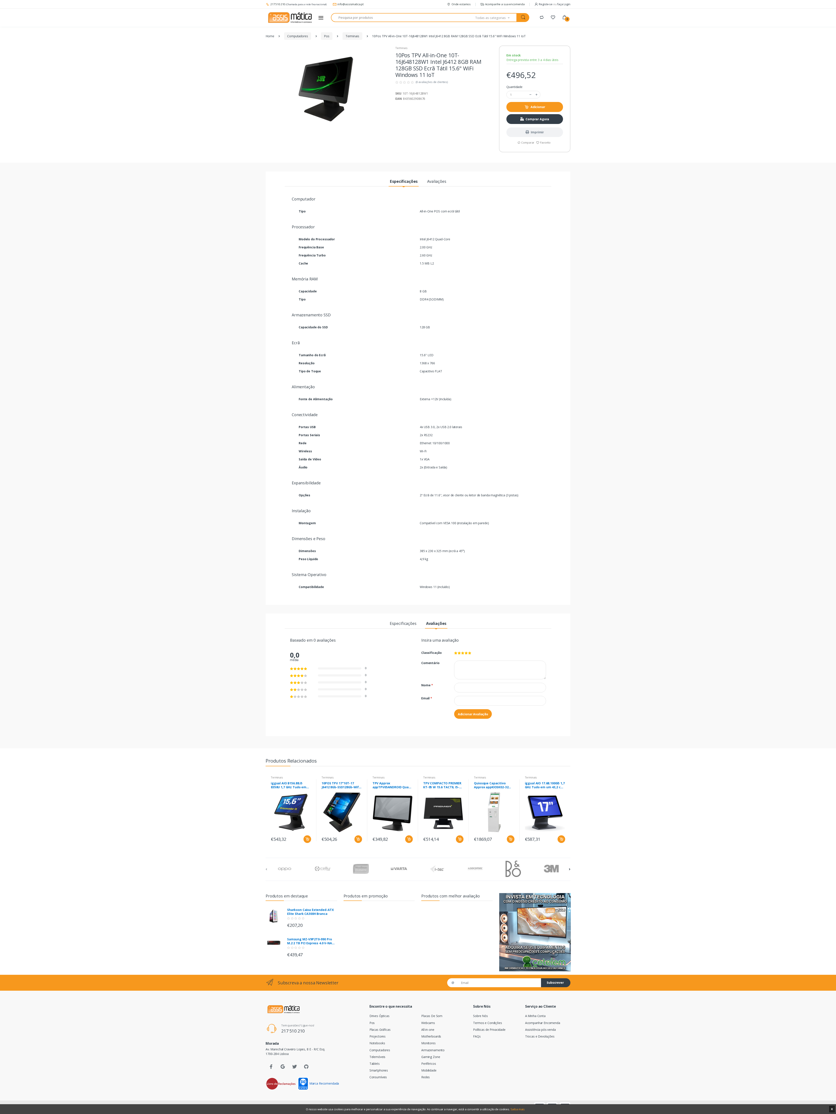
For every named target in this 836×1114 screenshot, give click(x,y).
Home (270, 36)
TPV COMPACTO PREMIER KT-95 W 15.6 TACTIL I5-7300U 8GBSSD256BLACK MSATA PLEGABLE (442, 785)
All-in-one (427, 1030)
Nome (427, 685)
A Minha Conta (535, 1016)
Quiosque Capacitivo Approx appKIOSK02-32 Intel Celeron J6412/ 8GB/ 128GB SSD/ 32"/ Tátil (492, 785)
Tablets (374, 1063)
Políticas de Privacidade (489, 1030)
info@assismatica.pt (350, 4)
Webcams (428, 1023)
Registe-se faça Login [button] (554, 4)
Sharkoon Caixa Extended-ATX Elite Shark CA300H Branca (310, 912)
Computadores (297, 36)
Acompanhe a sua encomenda (505, 4)
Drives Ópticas (379, 1016)
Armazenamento (433, 1050)
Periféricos (428, 1063)
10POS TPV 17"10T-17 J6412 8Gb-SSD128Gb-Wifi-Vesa (341, 785)
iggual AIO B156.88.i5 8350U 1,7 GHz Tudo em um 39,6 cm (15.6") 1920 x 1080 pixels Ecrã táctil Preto (290, 785)
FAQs (476, 1036)
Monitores (428, 1043)
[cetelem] (535, 932)
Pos (326, 36)
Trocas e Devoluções (540, 1036)
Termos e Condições (487, 1023)
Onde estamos (461, 4)
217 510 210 (277, 4)
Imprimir (537, 132)
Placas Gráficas (380, 1030)
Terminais (352, 36)
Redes (425, 1077)
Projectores (377, 1036)
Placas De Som (431, 1016)
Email (426, 698)
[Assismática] (290, 17)
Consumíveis (378, 1077)
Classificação (431, 653)
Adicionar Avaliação (473, 714)
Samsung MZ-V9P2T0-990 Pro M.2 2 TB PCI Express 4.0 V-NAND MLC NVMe (312, 941)
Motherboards (431, 1036)
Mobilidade (429, 1070)
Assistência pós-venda (540, 1030)
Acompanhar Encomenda (542, 1023)
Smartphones (378, 1070)
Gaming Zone (430, 1057)
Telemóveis (377, 1057)
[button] (496, 17)
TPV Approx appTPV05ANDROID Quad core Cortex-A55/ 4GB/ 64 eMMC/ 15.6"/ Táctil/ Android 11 (391, 785)
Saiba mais (518, 1109)
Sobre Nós (480, 1016)
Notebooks (377, 1043)
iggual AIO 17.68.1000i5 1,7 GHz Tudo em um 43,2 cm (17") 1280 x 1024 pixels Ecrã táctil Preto (545, 785)
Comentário (430, 663)
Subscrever (555, 982)
